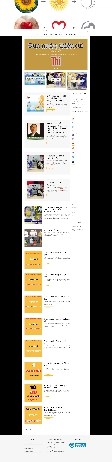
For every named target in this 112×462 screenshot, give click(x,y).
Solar (56, 14)
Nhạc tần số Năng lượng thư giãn (56, 253)
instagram (74, 141)
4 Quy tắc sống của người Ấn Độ (56, 364)
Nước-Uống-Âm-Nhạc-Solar (77, 133)
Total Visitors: (75, 227)
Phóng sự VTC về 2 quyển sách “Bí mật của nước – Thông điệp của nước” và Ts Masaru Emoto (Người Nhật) (56, 128)
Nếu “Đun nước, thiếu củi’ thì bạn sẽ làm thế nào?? (56, 50)
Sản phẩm (45, 31)
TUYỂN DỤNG (74, 218)
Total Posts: (74, 230)
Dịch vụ (73, 201)
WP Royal (31, 459)
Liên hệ (83, 31)
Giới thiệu (36, 31)
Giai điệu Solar (59, 34)
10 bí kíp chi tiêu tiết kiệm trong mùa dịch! (55, 386)
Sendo (73, 154)
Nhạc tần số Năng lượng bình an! (56, 275)
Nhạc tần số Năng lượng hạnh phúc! (57, 320)
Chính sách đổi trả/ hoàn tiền (30, 445)
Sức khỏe (80, 99)
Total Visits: (74, 226)
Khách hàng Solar (61, 31)
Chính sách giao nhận (28, 448)
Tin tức (53, 31)
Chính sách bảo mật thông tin (30, 443)
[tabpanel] (56, 54)
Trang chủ (29, 31)
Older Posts (28, 429)
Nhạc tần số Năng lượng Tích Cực (56, 342)
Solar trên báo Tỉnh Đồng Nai (54, 183)
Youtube (73, 145)
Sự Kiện (51, 34)
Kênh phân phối (74, 31)
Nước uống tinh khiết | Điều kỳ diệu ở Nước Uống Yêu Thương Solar (56, 98)
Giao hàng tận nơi (52, 230)
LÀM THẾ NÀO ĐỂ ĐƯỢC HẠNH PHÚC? (55, 408)
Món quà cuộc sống (70, 34)
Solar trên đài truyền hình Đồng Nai (55, 156)
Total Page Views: (75, 229)
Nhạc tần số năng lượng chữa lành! (56, 297)
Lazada (73, 164)
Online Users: (74, 224)
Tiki (72, 159)
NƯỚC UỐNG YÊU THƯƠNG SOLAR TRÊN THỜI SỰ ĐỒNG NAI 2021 (56, 209)
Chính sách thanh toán (28, 451)
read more (56, 59)
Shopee (73, 150)
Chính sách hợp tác (42, 34)
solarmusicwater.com (76, 129)
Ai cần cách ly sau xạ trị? (76, 107)
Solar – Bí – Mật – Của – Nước (78, 136)
